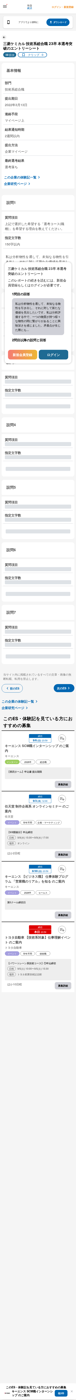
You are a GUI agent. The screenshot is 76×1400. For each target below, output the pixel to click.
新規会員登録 (22, 354)
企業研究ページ (15, 183)
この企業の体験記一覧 (20, 177)
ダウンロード (60, 22)
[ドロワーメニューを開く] (4, 6)
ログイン (53, 354)
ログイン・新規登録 (63, 7)
